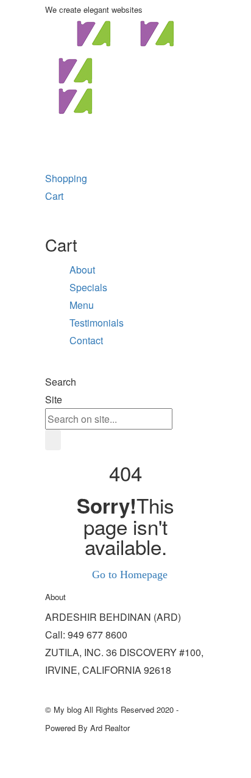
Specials (88, 287)
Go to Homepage (130, 574)
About (82, 270)
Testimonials (96, 323)
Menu (81, 305)
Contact (86, 340)
